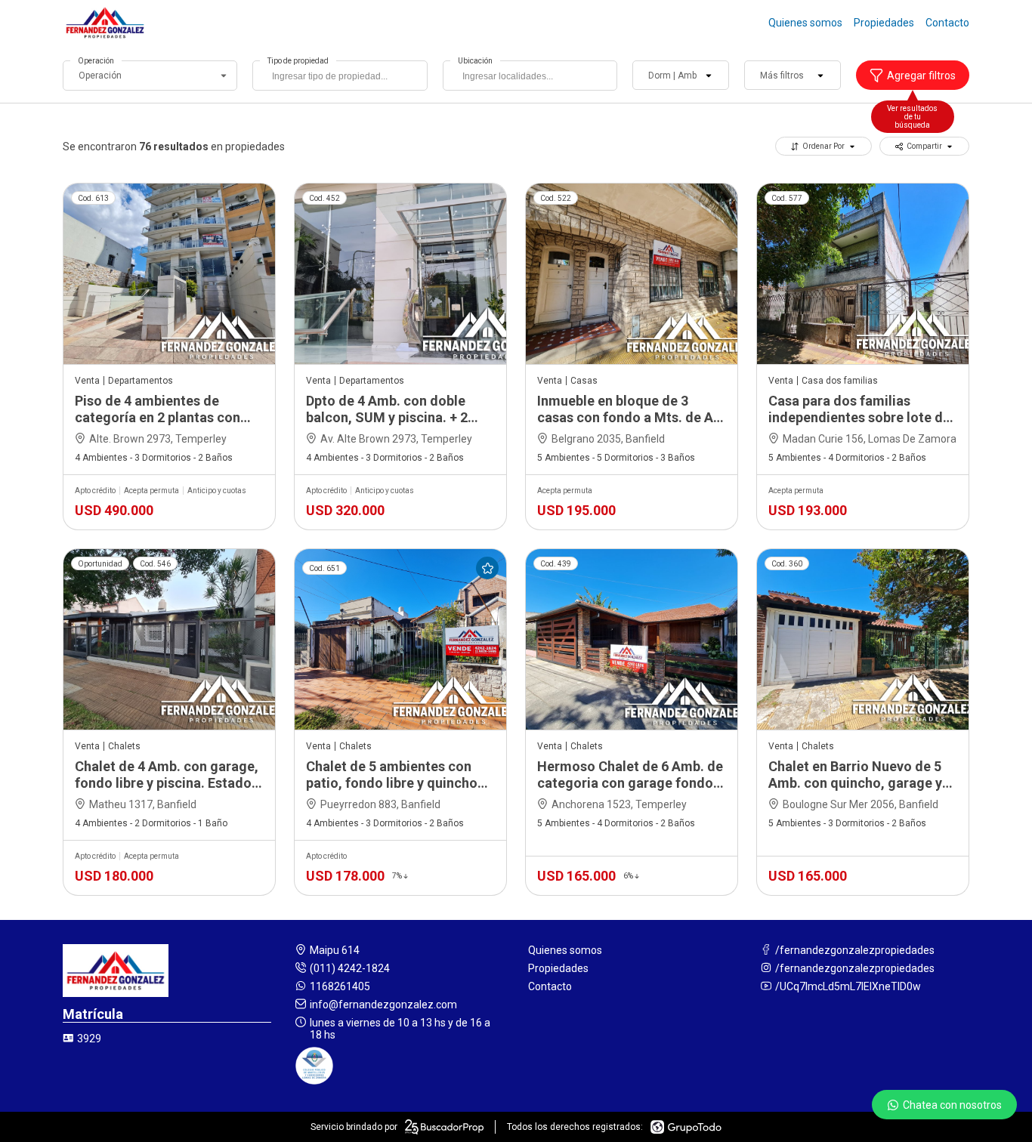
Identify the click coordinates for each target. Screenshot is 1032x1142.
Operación (96, 61)
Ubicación (475, 61)
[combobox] (339, 75)
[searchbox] (343, 78)
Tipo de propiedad (298, 61)
